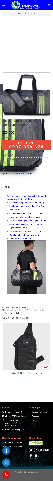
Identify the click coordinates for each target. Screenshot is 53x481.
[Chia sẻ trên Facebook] (36, 450)
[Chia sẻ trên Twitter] (41, 450)
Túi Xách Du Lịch (26, 307)
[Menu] (4, 4)
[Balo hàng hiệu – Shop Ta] (26, 5)
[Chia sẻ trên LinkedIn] (36, 456)
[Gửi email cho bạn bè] (46, 450)
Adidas (33, 14)
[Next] (12, 64)
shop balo (34, 310)
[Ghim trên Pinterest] (31, 456)
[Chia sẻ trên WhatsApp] (31, 450)
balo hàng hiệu (23, 310)
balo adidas (11, 310)
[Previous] (5, 64)
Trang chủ (21, 14)
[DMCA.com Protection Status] (36, 443)
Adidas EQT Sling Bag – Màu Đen (26, 373)
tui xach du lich (15, 313)
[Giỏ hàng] (48, 4)
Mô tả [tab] (7, 187)
